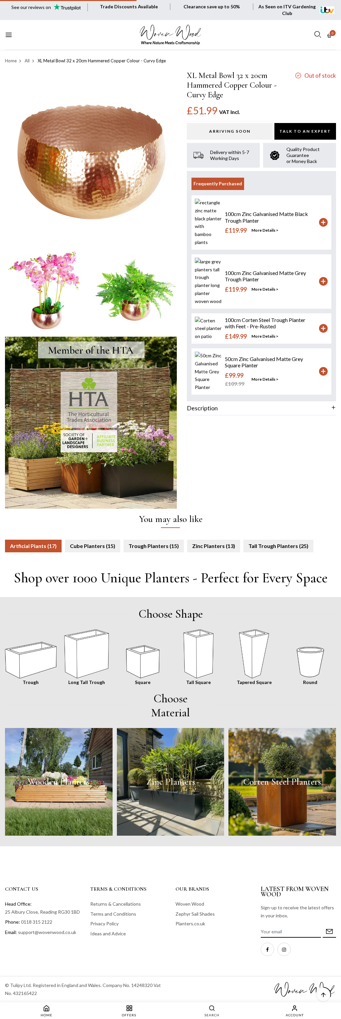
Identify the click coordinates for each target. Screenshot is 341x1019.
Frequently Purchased (217, 183)
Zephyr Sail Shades (195, 914)
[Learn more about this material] (59, 782)
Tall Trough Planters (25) (278, 546)
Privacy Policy (104, 923)
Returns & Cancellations (115, 904)
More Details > (264, 230)
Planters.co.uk (190, 923)
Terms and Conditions (113, 914)
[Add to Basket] (323, 222)
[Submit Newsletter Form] (329, 932)
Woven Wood (189, 904)
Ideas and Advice (108, 933)
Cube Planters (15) (92, 546)
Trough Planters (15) (154, 546)
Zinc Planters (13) (213, 546)
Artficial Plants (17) (33, 546)
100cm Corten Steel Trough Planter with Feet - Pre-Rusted (265, 323)
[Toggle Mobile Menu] (8, 35)
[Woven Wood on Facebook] (267, 949)
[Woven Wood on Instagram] (284, 949)
